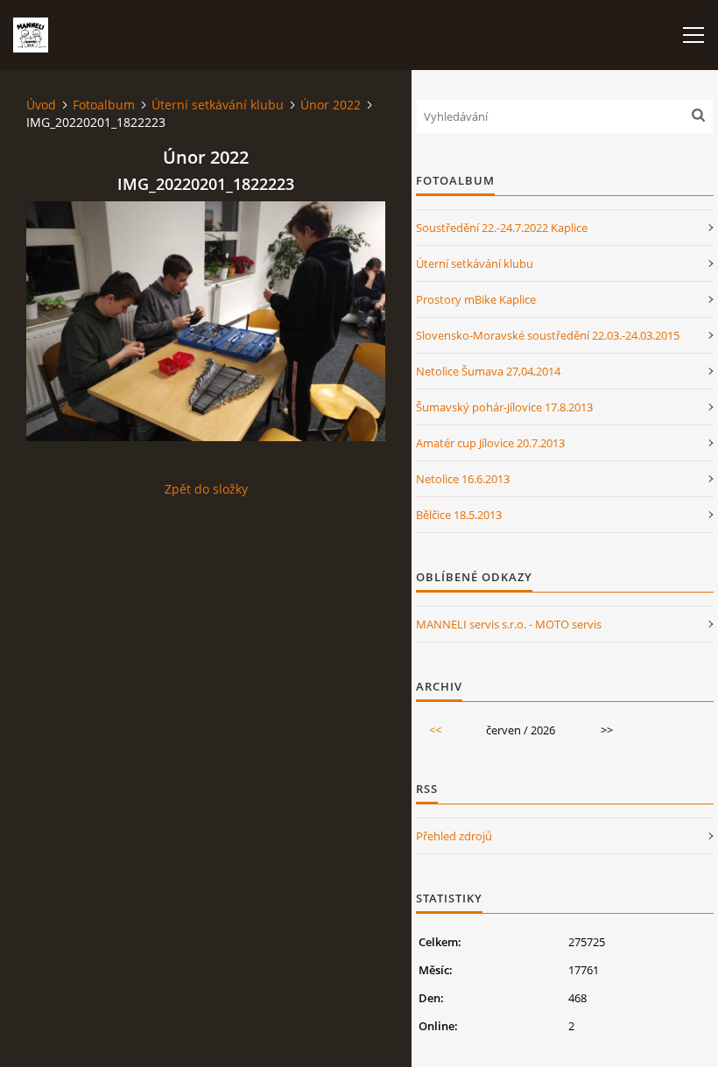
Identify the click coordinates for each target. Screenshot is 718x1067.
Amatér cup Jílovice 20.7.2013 (490, 443)
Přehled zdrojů (454, 836)
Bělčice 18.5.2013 (459, 515)
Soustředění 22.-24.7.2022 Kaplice (502, 227)
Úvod (41, 104)
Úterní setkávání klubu (217, 104)
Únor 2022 (330, 104)
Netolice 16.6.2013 (463, 479)
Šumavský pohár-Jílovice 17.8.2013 (504, 407)
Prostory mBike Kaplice (476, 299)
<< (435, 730)
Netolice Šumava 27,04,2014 (488, 371)
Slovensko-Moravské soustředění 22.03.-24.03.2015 (547, 335)
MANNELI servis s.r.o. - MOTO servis (509, 624)
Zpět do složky (206, 489)
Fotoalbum (104, 104)
